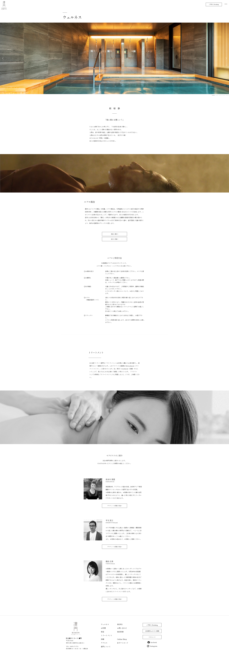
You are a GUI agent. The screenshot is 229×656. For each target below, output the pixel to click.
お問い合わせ (122, 628)
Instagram (153, 646)
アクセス (104, 643)
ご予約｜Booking (214, 4)
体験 (102, 639)
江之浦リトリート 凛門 (4, 5)
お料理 (103, 628)
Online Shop (122, 639)
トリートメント (106, 635)
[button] (2, 58)
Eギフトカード (122, 643)
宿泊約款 (120, 632)
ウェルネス (105, 624)
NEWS (119, 624)
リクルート (152, 637)
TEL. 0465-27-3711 (72, 646)
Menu (226, 4)
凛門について (106, 646)
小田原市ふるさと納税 (152, 631)
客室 (102, 632)
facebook (154, 642)
